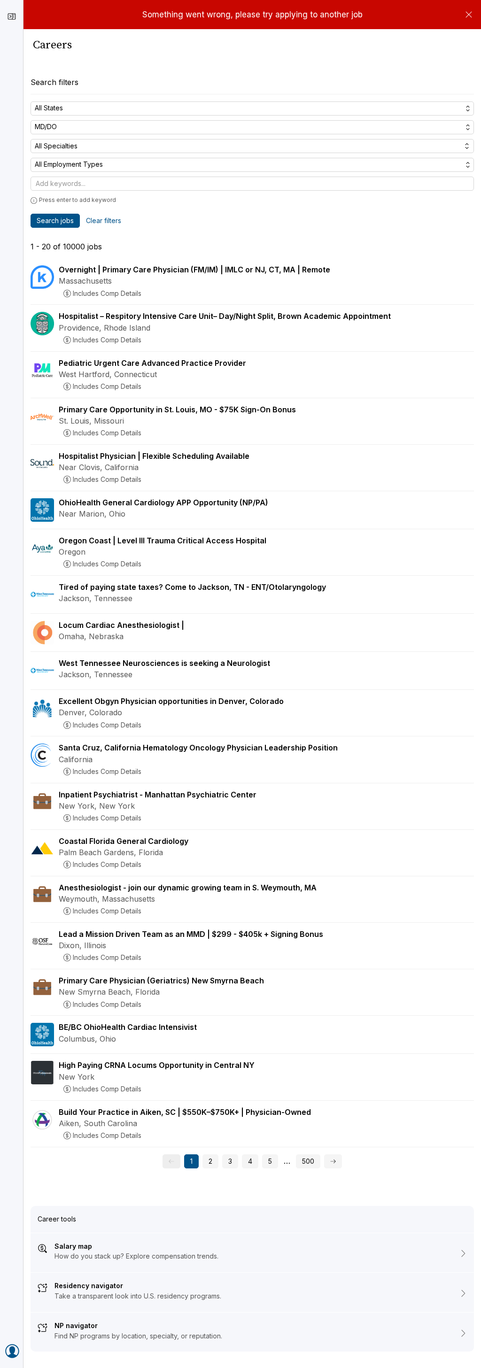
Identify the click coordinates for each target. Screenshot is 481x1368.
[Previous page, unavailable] (171, 1161)
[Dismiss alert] (469, 15)
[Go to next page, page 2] (333, 1161)
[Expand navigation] (12, 16)
